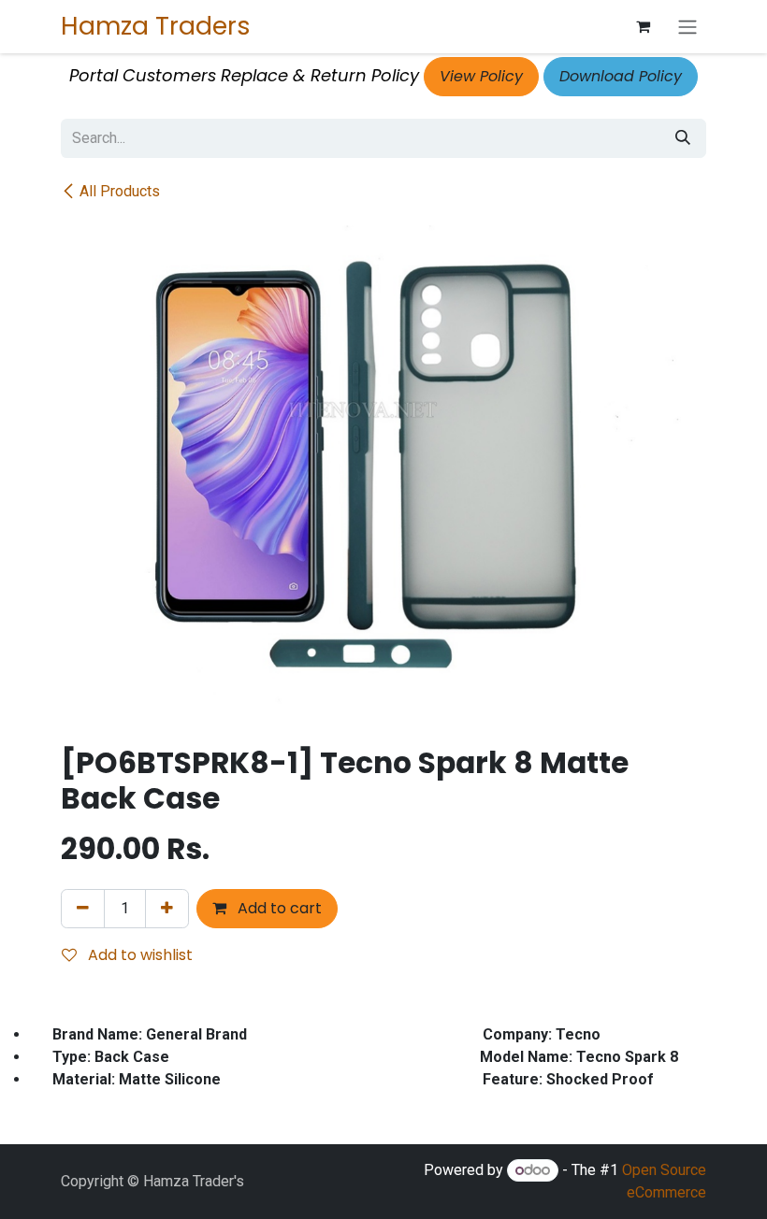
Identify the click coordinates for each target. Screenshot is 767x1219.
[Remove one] (83, 908)
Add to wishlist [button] (138, 955)
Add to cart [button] (278, 908)
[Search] (682, 138)
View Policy (481, 76)
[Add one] (167, 908)
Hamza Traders (156, 25)
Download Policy (620, 76)
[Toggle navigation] (687, 26)
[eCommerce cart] (642, 26)
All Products (120, 191)
